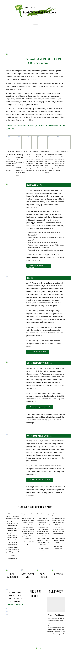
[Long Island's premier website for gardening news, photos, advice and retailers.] (35, 11)
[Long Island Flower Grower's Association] (40, 648)
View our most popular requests (40, 407)
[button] (35, 22)
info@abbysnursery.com (15, 604)
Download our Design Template (36, 266)
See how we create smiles (38, 351)
